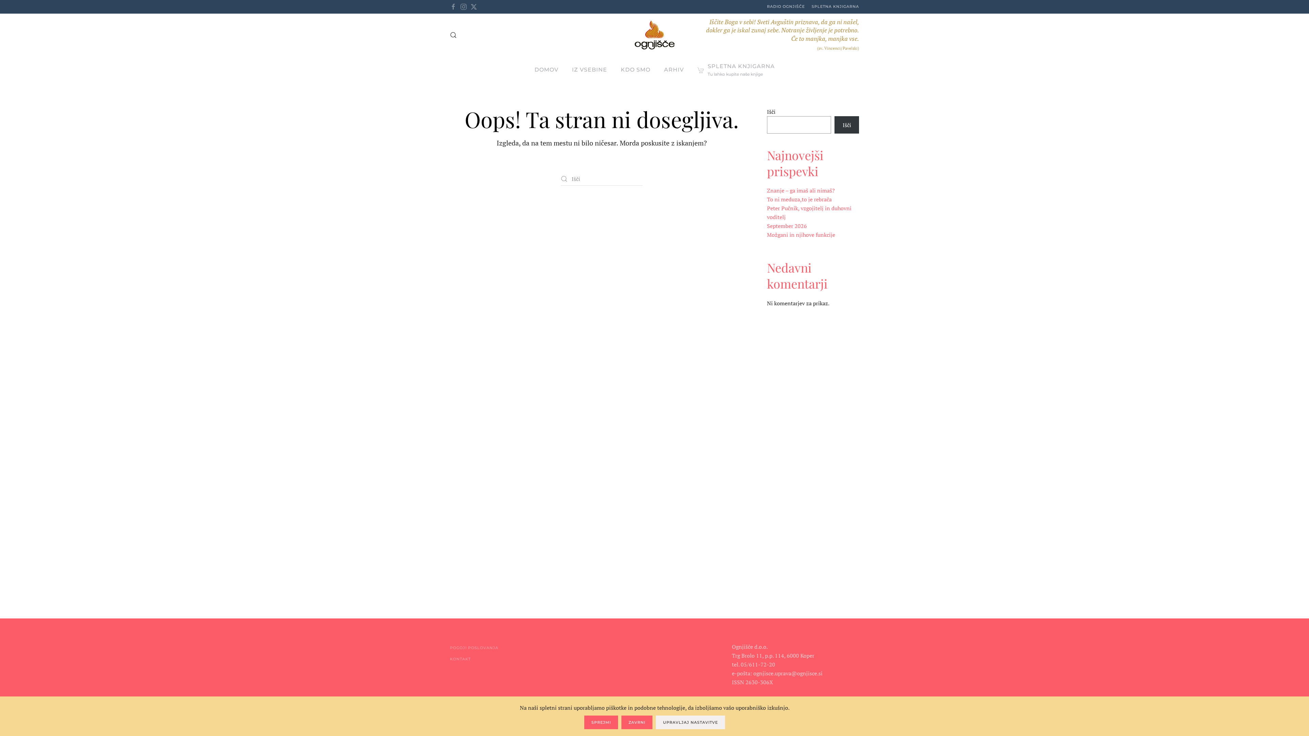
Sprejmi (601, 722)
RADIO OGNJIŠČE (786, 6)
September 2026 (787, 226)
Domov (546, 69)
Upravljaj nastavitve (690, 722)
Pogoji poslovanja (474, 647)
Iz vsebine (589, 69)
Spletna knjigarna (835, 6)
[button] (453, 35)
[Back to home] (655, 34)
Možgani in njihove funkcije (801, 235)
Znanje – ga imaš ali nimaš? (801, 190)
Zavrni (637, 722)
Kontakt (460, 659)
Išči (771, 112)
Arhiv (674, 69)
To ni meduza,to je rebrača (799, 199)
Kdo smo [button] (635, 69)
